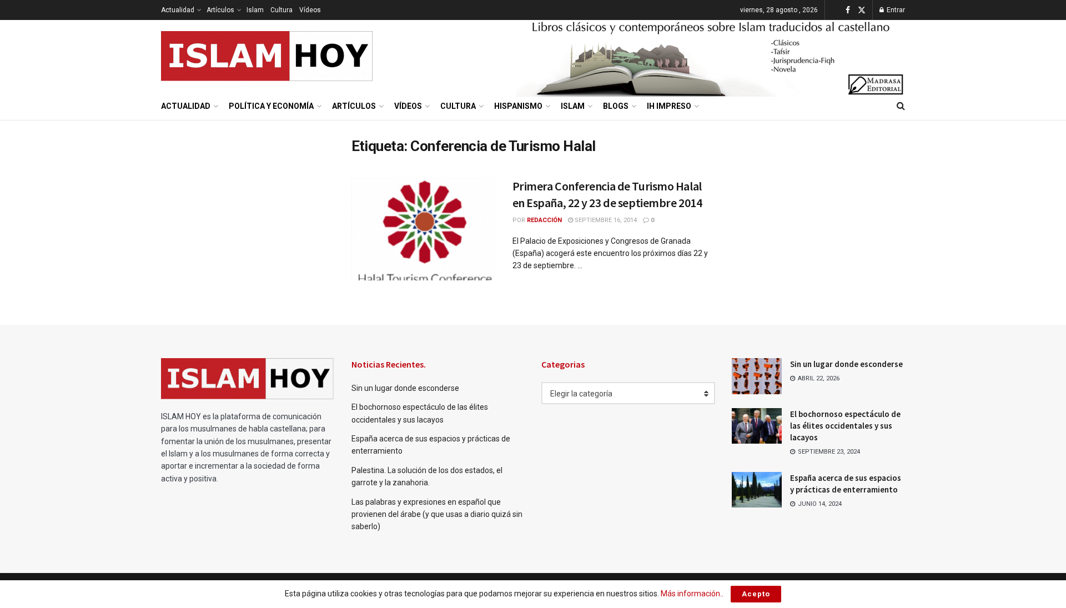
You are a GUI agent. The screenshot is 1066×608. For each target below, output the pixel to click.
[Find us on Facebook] (848, 10)
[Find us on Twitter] (862, 10)
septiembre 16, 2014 (605, 220)
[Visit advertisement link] (710, 56)
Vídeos (310, 10)
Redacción (544, 220)
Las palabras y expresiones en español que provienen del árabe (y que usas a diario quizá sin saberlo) (436, 514)
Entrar (895, 10)
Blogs (615, 106)
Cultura (281, 10)
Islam (255, 10)
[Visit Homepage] (267, 56)
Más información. (691, 593)
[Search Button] (901, 106)
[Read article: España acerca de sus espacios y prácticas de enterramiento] (757, 489)
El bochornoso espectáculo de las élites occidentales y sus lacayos (845, 426)
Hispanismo (518, 106)
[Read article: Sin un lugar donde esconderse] (757, 376)
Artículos (220, 10)
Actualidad (177, 10)
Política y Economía (271, 106)
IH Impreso (669, 106)
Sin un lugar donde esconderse (405, 388)
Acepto (756, 594)
